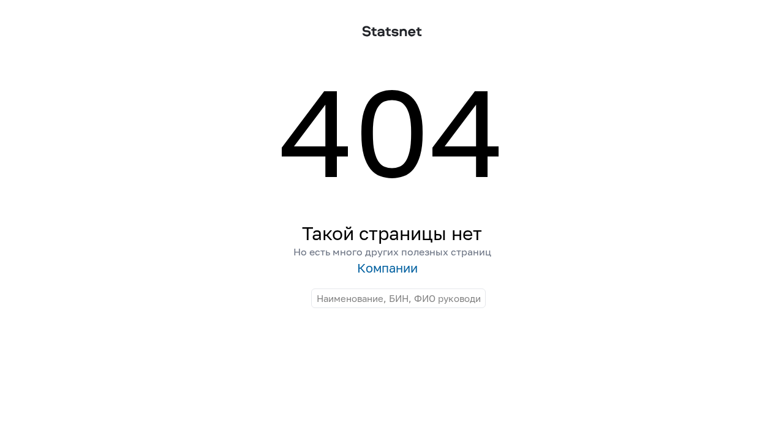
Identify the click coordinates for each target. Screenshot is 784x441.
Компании (387, 267)
